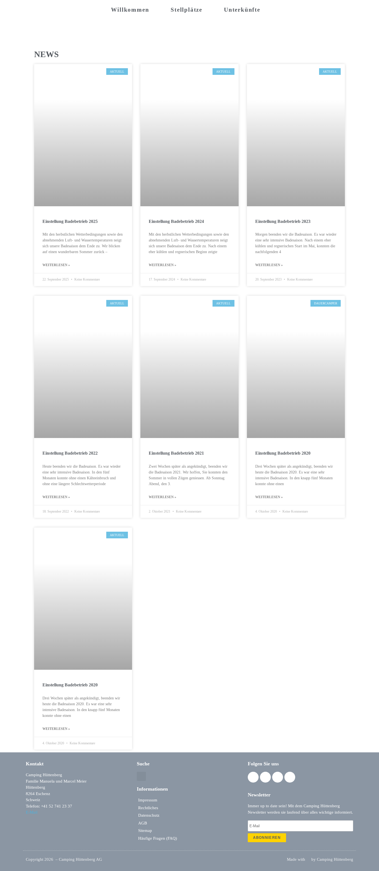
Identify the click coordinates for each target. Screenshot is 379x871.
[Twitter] (277, 777)
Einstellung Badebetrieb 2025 (70, 221)
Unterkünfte (242, 9)
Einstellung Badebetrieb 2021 (176, 453)
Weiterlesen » (56, 265)
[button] (141, 776)
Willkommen (130, 9)
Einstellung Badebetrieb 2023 (282, 221)
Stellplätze (186, 9)
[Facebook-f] (253, 777)
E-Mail (31, 812)
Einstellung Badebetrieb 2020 (282, 453)
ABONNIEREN (267, 838)
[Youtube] (289, 777)
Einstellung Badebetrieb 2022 (70, 453)
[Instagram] (265, 777)
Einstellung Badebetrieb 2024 (176, 221)
